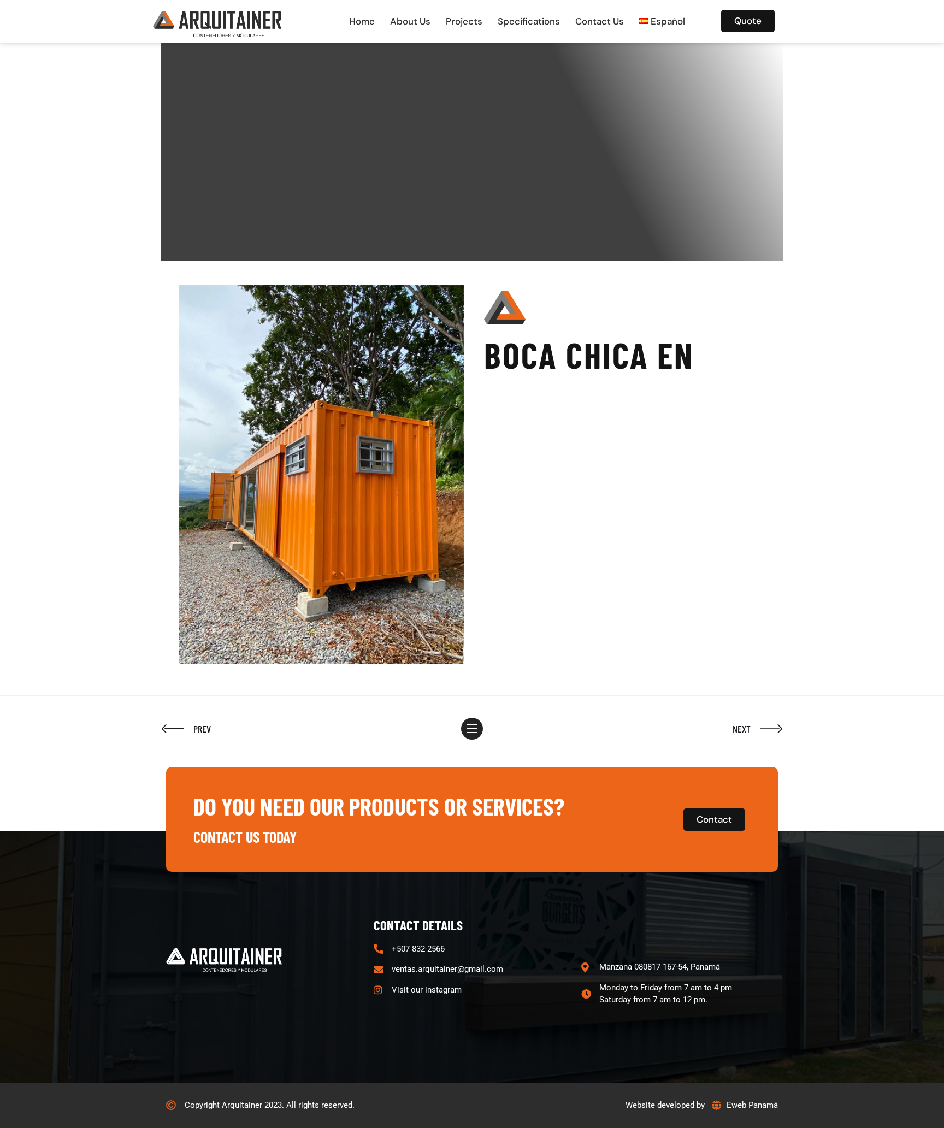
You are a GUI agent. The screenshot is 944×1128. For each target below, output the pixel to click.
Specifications (529, 21)
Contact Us (599, 21)
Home (362, 21)
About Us (410, 21)
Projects (464, 21)
